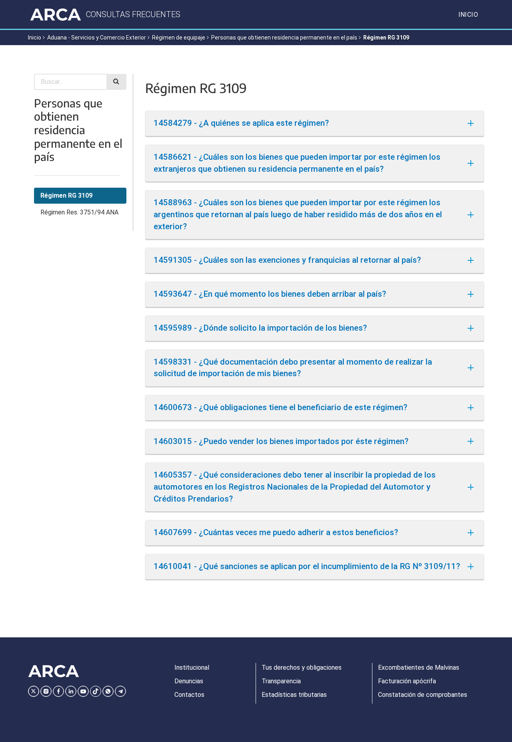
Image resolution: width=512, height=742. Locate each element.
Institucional (191, 667)
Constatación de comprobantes (422, 694)
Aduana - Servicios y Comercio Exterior (96, 37)
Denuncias (188, 681)
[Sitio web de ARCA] (53, 671)
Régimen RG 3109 (66, 195)
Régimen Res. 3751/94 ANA (79, 212)
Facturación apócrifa (407, 681)
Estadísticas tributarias (294, 694)
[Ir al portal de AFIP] (55, 14)
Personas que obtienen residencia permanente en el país (284, 37)
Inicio (468, 14)
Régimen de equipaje (178, 37)
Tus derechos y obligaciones (302, 667)
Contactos (189, 694)
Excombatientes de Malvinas (418, 667)
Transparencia (281, 681)
